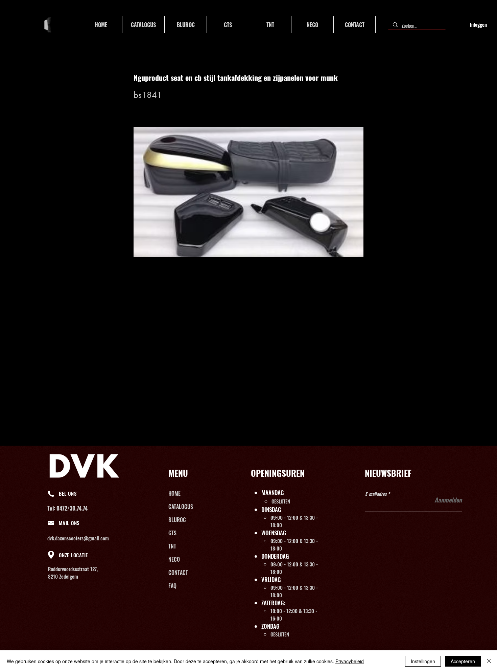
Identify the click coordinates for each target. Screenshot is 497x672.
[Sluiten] (489, 661)
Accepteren (463, 661)
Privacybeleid (349, 661)
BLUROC (177, 520)
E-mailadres (376, 494)
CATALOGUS (180, 506)
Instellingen (423, 661)
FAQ (172, 586)
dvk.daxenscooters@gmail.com (78, 538)
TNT (172, 546)
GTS (172, 533)
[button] (143, 24)
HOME (174, 493)
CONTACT (178, 572)
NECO (174, 559)
